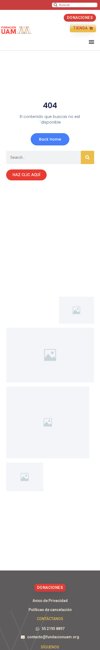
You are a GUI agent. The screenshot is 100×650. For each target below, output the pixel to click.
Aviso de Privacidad (50, 601)
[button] (91, 42)
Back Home (50, 139)
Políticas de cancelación (50, 610)
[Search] (87, 157)
